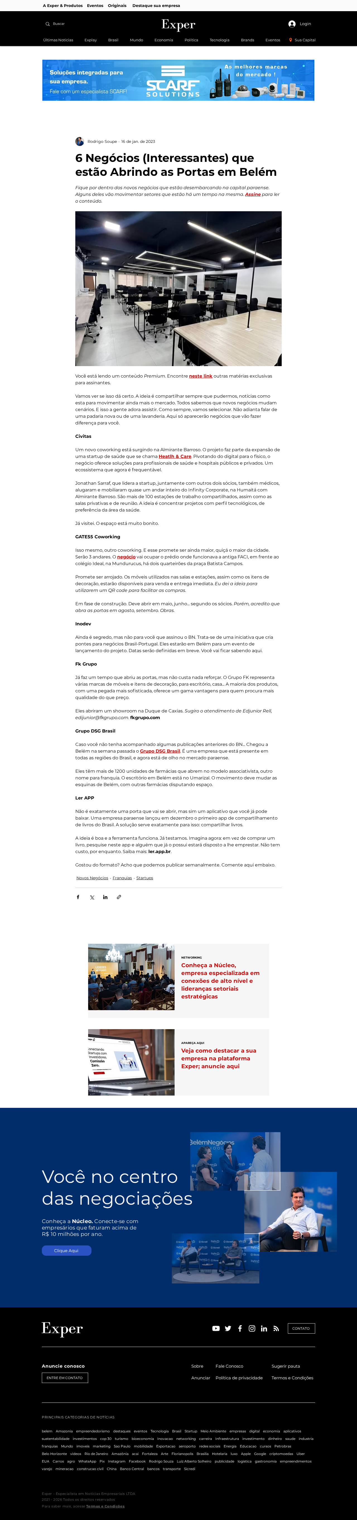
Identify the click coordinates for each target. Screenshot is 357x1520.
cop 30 (106, 1439)
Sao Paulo (122, 1446)
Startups (144, 877)
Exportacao (165, 1446)
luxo (234, 1454)
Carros (58, 1461)
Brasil (176, 1431)
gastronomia (266, 1461)
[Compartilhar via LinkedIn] (105, 897)
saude (290, 1439)
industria (306, 1439)
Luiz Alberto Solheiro (194, 1461)
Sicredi (189, 1469)
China (112, 1469)
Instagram (117, 1461)
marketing (101, 1446)
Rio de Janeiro (96, 1454)
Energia (230, 1446)
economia (271, 1431)
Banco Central (132, 1469)
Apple (246, 1454)
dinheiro (275, 1439)
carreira (205, 1439)
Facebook (137, 1461)
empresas (238, 1431)
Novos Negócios (92, 877)
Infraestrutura (227, 1439)
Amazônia (120, 1454)
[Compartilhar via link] (119, 897)
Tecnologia (160, 1431)
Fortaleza (150, 1454)
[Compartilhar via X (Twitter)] (91, 897)
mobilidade (143, 1446)
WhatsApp (87, 1461)
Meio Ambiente (213, 1431)
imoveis (83, 1446)
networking (186, 1439)
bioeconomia (143, 1439)
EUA (45, 1461)
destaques (122, 1431)
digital (254, 1431)
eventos (140, 1431)
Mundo (67, 1446)
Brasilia (203, 1454)
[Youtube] (216, 1328)
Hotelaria (219, 1454)
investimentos (85, 1439)
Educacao (248, 1446)
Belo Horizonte (54, 1454)
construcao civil (90, 1469)
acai (135, 1454)
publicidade (224, 1461)
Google (260, 1454)
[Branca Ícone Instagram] (252, 1328)
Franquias (122, 877)
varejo (47, 1469)
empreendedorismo (93, 1431)
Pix (102, 1461)
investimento (253, 1439)
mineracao (65, 1469)
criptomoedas (281, 1454)
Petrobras (282, 1446)
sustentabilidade (55, 1439)
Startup (191, 1431)
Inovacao (165, 1439)
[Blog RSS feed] (276, 1329)
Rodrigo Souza (161, 1461)
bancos (153, 1469)
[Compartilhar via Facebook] (78, 897)
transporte (172, 1469)
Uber (300, 1454)
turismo (121, 1439)
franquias (50, 1446)
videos (75, 1454)
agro (71, 1461)
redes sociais (209, 1446)
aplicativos (292, 1431)
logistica (245, 1461)
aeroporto (187, 1446)
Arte (164, 1454)
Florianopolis (182, 1454)
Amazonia (64, 1431)
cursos (265, 1446)
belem (47, 1431)
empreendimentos (296, 1461)
